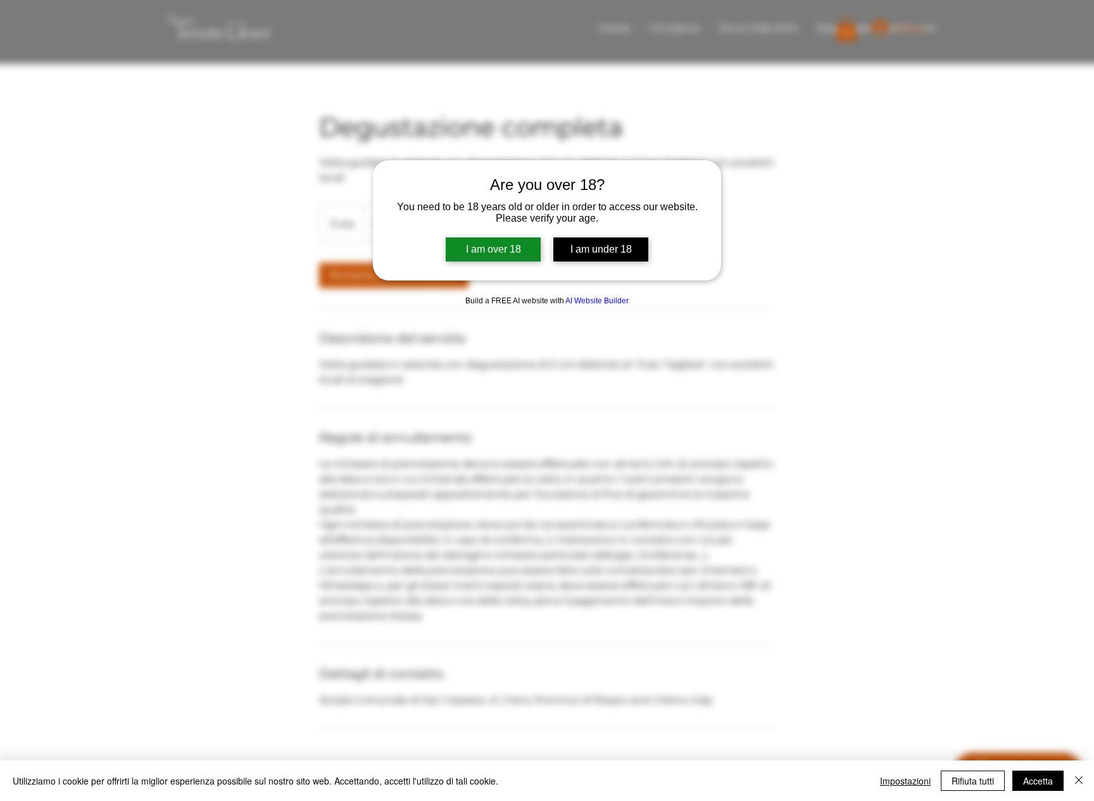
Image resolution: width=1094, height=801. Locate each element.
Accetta (1038, 780)
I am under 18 (601, 249)
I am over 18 (493, 249)
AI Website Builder (597, 300)
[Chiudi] (1078, 781)
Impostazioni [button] (905, 780)
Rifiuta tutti (973, 780)
